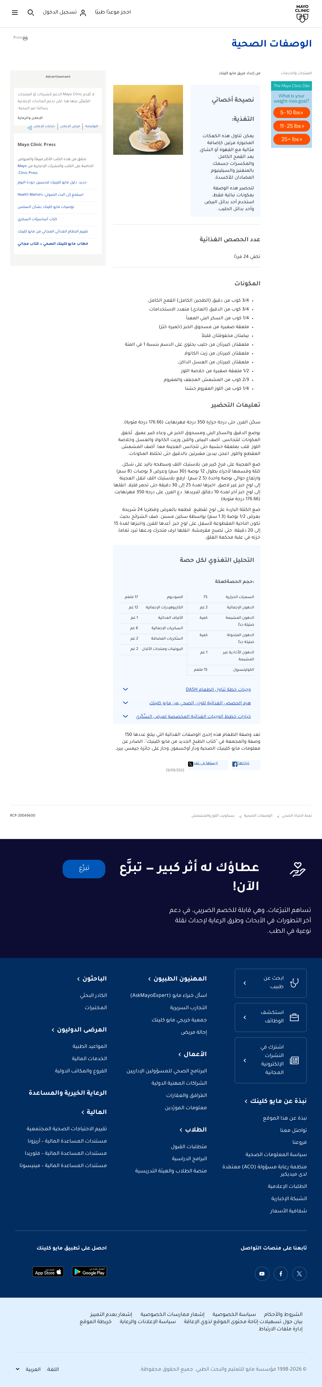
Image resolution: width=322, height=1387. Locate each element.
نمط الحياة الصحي (297, 816)
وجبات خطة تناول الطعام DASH (218, 690)
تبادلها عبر (240, 764)
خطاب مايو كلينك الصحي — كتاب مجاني (53, 244)
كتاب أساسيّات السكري (37, 220)
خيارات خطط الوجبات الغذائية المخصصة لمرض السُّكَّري (193, 717)
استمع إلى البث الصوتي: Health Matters (50, 195)
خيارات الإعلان (44, 126)
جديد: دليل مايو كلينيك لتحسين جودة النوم (52, 183)
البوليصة (91, 126)
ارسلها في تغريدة (203, 764)
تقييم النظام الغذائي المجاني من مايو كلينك (53, 232)
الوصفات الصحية (272, 45)
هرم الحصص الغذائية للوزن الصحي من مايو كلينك (200, 703)
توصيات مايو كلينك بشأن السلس (46, 207)
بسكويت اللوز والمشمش (213, 816)
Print (18, 38)
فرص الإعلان (70, 126)
